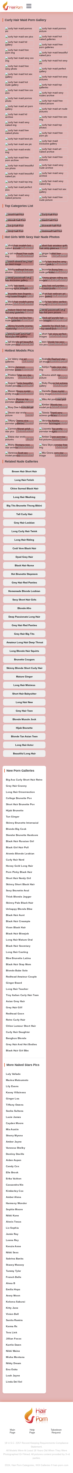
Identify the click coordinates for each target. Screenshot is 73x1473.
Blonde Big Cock (16, 829)
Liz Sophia (12, 1227)
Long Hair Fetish (24, 480)
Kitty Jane (12, 1307)
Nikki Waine (13, 1351)
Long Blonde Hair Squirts (24, 651)
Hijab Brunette (24, 727)
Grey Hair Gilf (14, 1007)
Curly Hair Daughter (18, 1032)
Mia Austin (12, 1129)
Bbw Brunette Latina (18, 958)
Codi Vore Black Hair (24, 548)
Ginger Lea (12, 1098)
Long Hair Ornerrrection (20, 792)
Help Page (32, 1431)
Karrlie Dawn (13, 1344)
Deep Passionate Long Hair (24, 616)
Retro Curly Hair (15, 1019)
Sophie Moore (14, 1209)
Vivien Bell (12, 1314)
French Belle (13, 1277)
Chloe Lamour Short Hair (21, 1026)
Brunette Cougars (24, 659)
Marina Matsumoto (17, 1080)
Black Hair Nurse (24, 565)
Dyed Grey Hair (24, 557)
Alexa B (10, 1283)
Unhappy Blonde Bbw (19, 909)
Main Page (12, 1431)
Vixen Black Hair (16, 927)
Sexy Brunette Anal (17, 890)
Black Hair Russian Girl (20, 841)
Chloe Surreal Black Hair (24, 488)
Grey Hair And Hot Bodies (21, 1044)
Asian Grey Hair (15, 1001)
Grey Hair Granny (16, 785)
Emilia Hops (13, 1289)
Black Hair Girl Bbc (17, 1050)
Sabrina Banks (15, 1258)
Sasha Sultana (14, 1110)
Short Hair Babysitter (24, 693)
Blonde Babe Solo (17, 970)
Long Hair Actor (24, 745)
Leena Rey (12, 1240)
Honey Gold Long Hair (19, 865)
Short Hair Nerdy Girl (18, 878)
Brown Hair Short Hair (24, 471)
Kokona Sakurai (15, 1301)
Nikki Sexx (12, 1252)
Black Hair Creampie (18, 921)
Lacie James (13, 1117)
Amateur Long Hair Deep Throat (24, 642)
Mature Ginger (24, 676)
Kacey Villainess (16, 1092)
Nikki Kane (12, 1215)
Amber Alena (13, 1197)
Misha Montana (15, 1357)
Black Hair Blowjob (17, 933)
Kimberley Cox (15, 1191)
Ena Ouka (12, 1369)
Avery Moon (13, 1295)
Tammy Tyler (13, 1271)
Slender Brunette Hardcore (22, 835)
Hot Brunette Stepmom (24, 574)
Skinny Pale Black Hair (19, 902)
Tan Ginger (12, 816)
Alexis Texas (13, 1221)
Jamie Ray (12, 1234)
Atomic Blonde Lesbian (20, 853)
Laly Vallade (13, 1074)
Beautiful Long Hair (24, 753)
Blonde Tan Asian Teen (24, 736)
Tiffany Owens (15, 1104)
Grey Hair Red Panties (24, 582)
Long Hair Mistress (24, 685)
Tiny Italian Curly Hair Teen (22, 995)
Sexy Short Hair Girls (24, 599)
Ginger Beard (14, 982)
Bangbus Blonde (16, 1038)
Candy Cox (12, 1166)
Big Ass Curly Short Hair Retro (24, 779)
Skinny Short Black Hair (20, 884)
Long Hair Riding (24, 539)
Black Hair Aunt (15, 915)
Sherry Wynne (14, 1135)
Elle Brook (12, 1172)
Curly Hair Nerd (15, 859)
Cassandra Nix (15, 1184)
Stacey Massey (15, 1264)
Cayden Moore (14, 1123)
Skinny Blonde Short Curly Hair (24, 668)
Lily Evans (12, 1086)
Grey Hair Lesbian (24, 522)
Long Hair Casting (17, 952)
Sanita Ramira (14, 1320)
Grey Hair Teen (24, 710)
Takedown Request (56, 1431)
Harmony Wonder (16, 1203)
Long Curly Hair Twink (24, 531)
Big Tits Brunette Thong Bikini (24, 505)
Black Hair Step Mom (18, 964)
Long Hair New (24, 702)
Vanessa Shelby (15, 1147)
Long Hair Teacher (17, 989)
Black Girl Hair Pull (17, 847)
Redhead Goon (15, 1013)
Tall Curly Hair (24, 514)
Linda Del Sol (14, 1381)
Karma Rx (11, 1326)
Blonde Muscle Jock (24, 719)
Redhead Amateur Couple (21, 976)
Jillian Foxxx (14, 1338)
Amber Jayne (14, 1141)
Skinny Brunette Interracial (22, 822)
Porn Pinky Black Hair (19, 872)
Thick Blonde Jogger (18, 896)
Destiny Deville (15, 1154)
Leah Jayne (13, 1375)
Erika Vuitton (14, 1178)
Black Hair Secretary (18, 945)
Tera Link (11, 1332)
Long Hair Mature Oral (19, 939)
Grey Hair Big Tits (24, 633)
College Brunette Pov (19, 798)
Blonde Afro (24, 608)
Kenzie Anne (13, 1246)
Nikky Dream (13, 1363)
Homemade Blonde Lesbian (24, 591)
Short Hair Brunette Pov (20, 804)
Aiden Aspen (13, 1160)
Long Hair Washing (24, 497)
